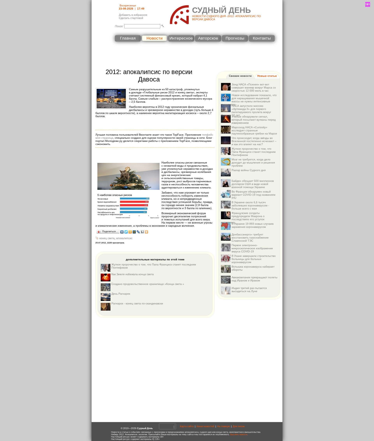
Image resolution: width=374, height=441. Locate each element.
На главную (223, 426)
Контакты (262, 38)
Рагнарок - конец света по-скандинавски (137, 303)
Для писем (238, 426)
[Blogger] (147, 231)
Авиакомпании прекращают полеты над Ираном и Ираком (254, 279)
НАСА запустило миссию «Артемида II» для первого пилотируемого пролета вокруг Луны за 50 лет (246, 110)
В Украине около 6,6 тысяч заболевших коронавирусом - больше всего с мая (250, 205)
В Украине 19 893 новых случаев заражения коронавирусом (252, 225)
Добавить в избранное (133, 14)
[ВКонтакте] (122, 231)
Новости (154, 38)
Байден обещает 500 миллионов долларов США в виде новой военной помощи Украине (253, 184)
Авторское (208, 38)
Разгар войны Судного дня (249, 170)
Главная (128, 38)
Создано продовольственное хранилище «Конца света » (147, 283)
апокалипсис (124, 238)
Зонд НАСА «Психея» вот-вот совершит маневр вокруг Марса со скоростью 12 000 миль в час (254, 87)
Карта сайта (187, 426)
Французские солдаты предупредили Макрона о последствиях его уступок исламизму (243, 217)
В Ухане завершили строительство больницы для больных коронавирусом (254, 259)
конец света (107, 238)
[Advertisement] (187, 55)
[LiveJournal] (138, 231)
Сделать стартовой (131, 17)
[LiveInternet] (142, 231)
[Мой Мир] (134, 231)
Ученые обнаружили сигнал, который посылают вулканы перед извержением (254, 119)
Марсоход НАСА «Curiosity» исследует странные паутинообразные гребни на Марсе (254, 130)
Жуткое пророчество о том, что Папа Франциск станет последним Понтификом (254, 151)
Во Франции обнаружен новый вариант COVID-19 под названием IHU (253, 194)
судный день (221, 10)
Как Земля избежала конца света (132, 274)
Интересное (181, 38)
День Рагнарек (120, 293)
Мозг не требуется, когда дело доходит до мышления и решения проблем (253, 162)
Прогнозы (235, 38)
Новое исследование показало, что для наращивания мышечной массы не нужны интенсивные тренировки (249, 100)
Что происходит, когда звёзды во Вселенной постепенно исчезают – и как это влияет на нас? (254, 141)
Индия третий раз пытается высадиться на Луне (249, 289)
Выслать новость (238, 434)
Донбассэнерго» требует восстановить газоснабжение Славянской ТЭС (250, 237)
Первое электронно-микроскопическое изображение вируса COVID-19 (252, 248)
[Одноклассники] (130, 231)
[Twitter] (126, 231)
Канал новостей (205, 426)
